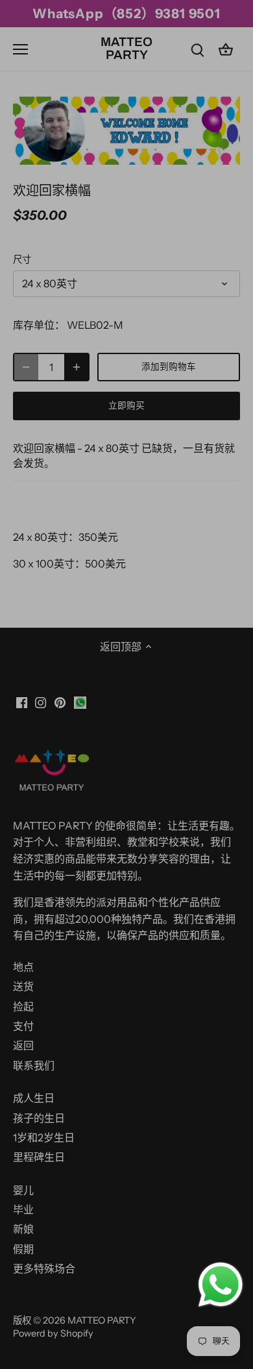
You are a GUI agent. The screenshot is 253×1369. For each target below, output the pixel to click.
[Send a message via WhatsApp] (221, 1285)
